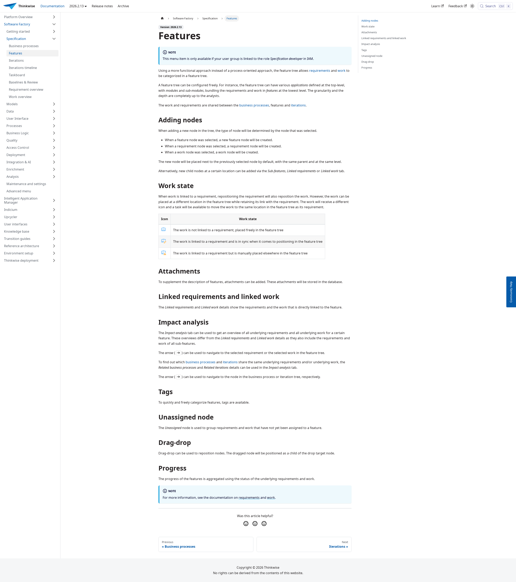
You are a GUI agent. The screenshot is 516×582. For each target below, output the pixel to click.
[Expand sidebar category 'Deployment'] (54, 155)
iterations (298, 105)
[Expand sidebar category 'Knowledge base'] (54, 231)
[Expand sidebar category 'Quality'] (54, 140)
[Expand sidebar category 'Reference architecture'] (54, 246)
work (341, 70)
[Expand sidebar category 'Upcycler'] (54, 217)
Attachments (369, 32)
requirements (319, 70)
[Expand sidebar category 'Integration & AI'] (54, 162)
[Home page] (162, 18)
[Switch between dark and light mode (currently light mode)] (472, 6)
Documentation (52, 6)
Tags (364, 50)
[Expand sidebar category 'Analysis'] (54, 176)
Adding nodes (369, 20)
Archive (123, 6)
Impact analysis (370, 44)
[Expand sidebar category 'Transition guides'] (54, 238)
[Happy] (245, 523)
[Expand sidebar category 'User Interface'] (54, 118)
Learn (435, 6)
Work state (368, 26)
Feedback (455, 6)
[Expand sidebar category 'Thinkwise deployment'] (54, 260)
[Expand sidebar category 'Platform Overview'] (54, 17)
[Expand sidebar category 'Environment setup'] (54, 253)
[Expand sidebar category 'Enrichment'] (54, 169)
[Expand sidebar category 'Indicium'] (54, 209)
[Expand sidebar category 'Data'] (54, 111)
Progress (366, 67)
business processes (254, 105)
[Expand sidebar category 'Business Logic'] (54, 133)
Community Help (511, 291)
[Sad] (264, 523)
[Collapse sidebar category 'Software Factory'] (54, 24)
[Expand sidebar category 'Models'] (54, 104)
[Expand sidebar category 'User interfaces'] (54, 224)
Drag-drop (367, 62)
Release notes (102, 6)
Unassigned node (371, 56)
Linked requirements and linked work (383, 38)
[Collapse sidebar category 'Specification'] (54, 38)
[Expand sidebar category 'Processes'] (54, 126)
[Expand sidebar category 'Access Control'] (54, 147)
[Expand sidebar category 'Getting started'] (54, 31)
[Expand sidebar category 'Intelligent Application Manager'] (54, 200)
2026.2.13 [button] (76, 6)
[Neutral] (255, 523)
